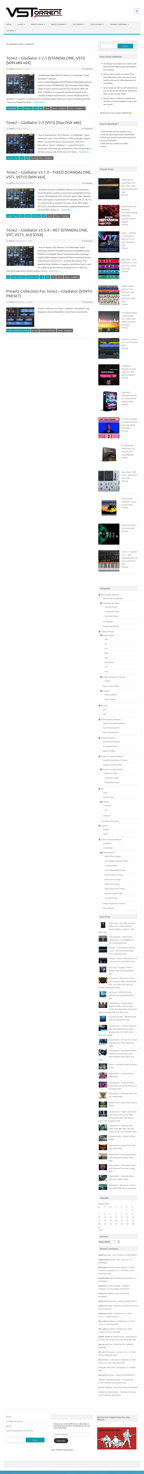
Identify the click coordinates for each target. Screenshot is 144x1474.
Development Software (111, 719)
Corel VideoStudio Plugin (115, 870)
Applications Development (114, 723)
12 (111, 1217)
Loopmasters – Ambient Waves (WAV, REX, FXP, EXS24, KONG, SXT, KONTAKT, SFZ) (123, 1085)
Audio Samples (111, 694)
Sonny (100, 1367)
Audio (20, 24)
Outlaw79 (102, 1379)
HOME (8, 1417)
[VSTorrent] (34, 16)
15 (127, 1217)
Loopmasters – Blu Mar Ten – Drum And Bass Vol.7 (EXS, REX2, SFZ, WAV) (123, 1042)
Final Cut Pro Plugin (113, 879)
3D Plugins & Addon (111, 603)
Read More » (39, 102)
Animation (107, 843)
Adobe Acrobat (111, 773)
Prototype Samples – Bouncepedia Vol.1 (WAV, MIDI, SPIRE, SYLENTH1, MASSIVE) (129, 318)
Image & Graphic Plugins (113, 769)
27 (116, 1224)
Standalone (12, 108)
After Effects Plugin (113, 856)
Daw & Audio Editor (111, 686)
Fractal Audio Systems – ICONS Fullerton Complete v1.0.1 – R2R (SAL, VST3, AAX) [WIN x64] (116, 1270)
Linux (105, 792)
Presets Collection (47, 330)
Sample (106, 691)
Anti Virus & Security (111, 741)
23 (133, 1220)
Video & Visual (37, 24)
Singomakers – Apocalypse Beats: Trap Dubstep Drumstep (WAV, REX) (122, 1157)
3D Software (108, 621)
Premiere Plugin (111, 898)
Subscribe (61, 1440)
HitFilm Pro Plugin (112, 884)
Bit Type (104, 705)
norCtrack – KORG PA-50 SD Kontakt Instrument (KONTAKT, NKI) (121, 995)
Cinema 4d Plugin (112, 611)
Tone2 (47, 108)
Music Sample (110, 699)
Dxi (106, 648)
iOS (106, 810)
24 (99, 1224)
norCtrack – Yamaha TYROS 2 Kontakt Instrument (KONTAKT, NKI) (121, 970)
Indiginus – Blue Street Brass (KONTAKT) (121, 1387)
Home (8, 24)
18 (105, 1220)
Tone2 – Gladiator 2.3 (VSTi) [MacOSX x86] (43, 122)
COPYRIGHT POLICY (14, 1421)
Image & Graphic (58, 24)
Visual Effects (108, 908)
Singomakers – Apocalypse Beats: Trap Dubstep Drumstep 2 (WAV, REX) (122, 1168)
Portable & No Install (110, 821)
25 (105, 1224)
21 (122, 1220)
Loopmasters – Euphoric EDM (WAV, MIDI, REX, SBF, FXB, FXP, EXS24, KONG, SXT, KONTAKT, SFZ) (123, 1128)
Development (97, 24)
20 (116, 1220)
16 (133, 1217)
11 (105, 1217)
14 (122, 1217)
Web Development (110, 732)
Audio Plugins (13, 216)
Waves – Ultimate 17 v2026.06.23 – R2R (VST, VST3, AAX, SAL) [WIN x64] (129, 239)
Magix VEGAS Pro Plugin (115, 888)
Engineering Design (111, 626)
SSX (106, 657)
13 (116, 1217)
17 (99, 1220)
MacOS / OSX (12, 158)
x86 (41, 108)
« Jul (100, 1230)
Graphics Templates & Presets (115, 760)
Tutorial (10, 30)
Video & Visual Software (111, 839)
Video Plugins (108, 852)
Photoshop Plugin (112, 782)
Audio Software (18, 277)
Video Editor (108, 848)
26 (111, 1224)
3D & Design (78, 24)
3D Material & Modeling (112, 598)
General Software (118, 24)
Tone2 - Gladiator (59, 108)
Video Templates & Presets (114, 903)
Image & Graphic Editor (112, 765)
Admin (12, 68)
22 (127, 1220)
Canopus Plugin (111, 865)
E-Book (106, 829)
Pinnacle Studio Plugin (114, 893)
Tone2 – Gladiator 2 (77, 108)
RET (53, 277)
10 (99, 1217)
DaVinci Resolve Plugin (114, 875)
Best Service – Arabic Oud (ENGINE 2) (122, 1301)
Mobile (106, 802)
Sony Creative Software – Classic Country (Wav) (129, 501)
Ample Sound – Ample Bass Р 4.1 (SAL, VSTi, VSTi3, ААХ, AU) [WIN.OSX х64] (130, 186)
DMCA (8, 1426)
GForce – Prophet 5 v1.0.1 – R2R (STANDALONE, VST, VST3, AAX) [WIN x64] (130, 558)
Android (108, 805)
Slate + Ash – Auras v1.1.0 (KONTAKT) (122, 1255)
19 (111, 1220)
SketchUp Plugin (111, 616)
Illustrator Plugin (112, 778)
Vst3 (28, 216)
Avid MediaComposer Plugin (116, 861)
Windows (28, 108)
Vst (20, 108)
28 (122, 1224)
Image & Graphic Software (112, 756)
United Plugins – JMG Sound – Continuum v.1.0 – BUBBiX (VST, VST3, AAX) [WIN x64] (121, 940)
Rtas (106, 653)
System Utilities (109, 751)
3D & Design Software (110, 594)
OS (102, 788)
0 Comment (87, 68)
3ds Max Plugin (111, 607)
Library (107, 681)
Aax (106, 639)
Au (8, 277)
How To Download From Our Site (19, 1430)
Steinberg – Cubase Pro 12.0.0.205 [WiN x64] (129, 342)
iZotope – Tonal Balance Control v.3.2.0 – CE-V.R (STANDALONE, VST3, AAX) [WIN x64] (122, 950)
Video (105, 834)
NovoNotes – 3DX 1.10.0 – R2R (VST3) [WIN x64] (129, 475)
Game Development (111, 727)
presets (35, 330)
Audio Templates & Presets (18, 330)
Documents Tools (110, 746)
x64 (35, 108)
